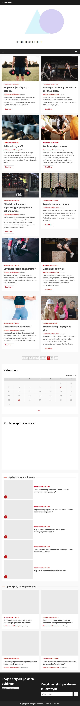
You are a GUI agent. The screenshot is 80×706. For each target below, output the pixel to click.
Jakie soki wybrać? (20, 127)
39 (41, 358)
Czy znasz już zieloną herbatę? (20, 250)
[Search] (76, 52)
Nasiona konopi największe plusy (59, 308)
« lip (38, 410)
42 (52, 358)
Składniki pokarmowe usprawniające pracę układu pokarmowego (20, 185)
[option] (40, 490)
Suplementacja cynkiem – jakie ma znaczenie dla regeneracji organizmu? (18, 509)
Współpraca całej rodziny (59, 185)
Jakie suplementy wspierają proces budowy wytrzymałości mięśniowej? (18, 489)
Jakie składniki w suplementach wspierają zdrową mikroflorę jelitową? (18, 549)
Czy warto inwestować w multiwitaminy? (18, 569)
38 (37, 358)
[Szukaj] (76, 694)
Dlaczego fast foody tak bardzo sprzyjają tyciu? (59, 68)
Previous (25, 358)
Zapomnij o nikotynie (59, 250)
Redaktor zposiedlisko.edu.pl (12, 94)
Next (56, 358)
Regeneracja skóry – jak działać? (20, 68)
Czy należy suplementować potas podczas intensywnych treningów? (18, 529)
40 (45, 358)
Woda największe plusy (59, 127)
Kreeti (47, 704)
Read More (8, 109)
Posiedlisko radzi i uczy (11, 84)
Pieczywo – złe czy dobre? (20, 308)
